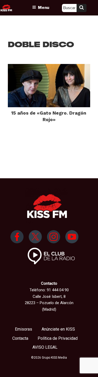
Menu (43, 7)
